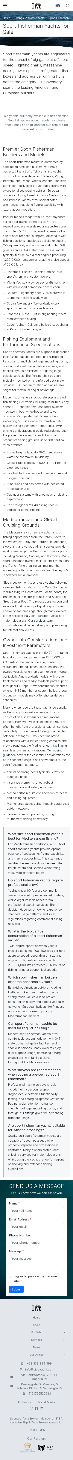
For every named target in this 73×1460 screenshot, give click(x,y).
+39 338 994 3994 (40, 1363)
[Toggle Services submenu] (64, 1339)
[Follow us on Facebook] (36, 1410)
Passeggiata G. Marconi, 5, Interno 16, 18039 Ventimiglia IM (40, 1386)
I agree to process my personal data (35, 1278)
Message (15, 1251)
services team (44, 620)
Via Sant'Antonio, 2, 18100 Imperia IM (40, 1377)
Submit (16, 1289)
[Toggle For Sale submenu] (64, 1332)
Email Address (19, 1219)
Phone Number (20, 1235)
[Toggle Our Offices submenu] (64, 1354)
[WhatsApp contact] (67, 5)
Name (13, 1203)
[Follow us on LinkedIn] (41, 1410)
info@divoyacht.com (39, 1369)
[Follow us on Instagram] (31, 1410)
